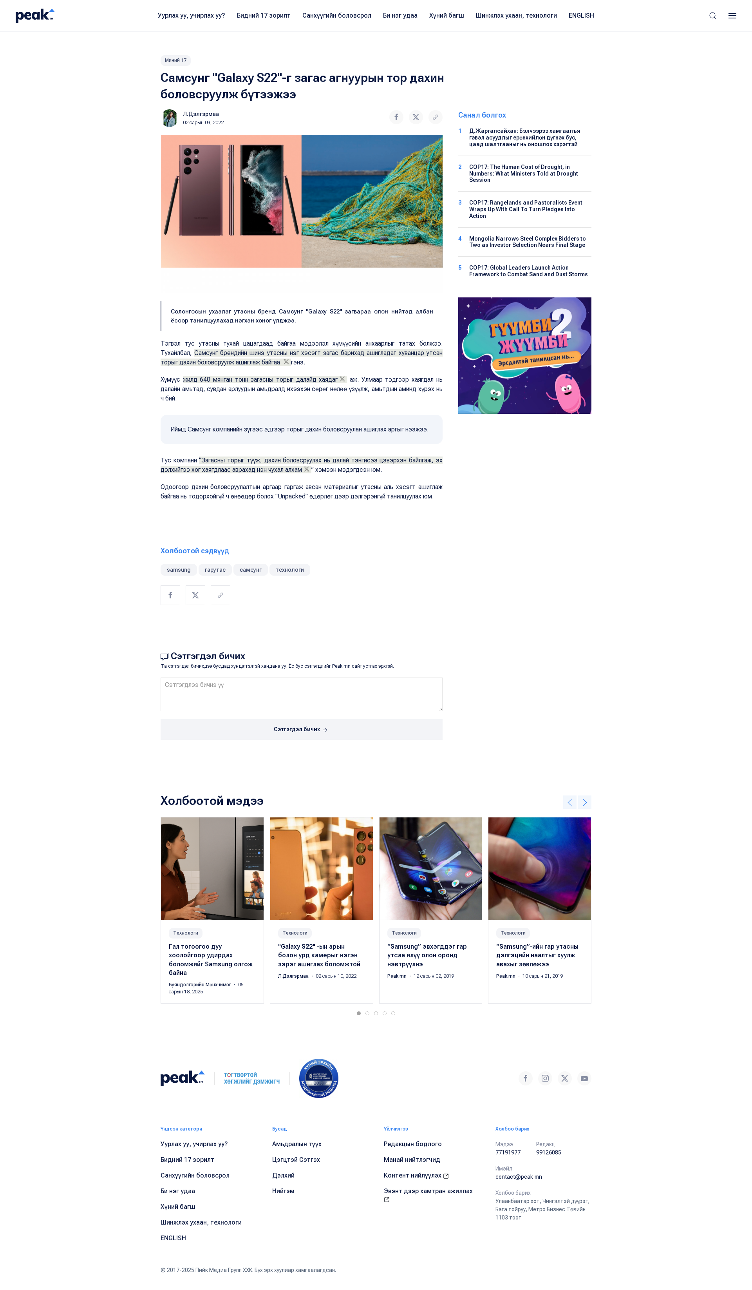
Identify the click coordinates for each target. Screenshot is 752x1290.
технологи (290, 570)
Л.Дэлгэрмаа (201, 114)
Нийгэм (283, 1191)
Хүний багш (446, 15)
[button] (713, 15)
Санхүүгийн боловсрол (336, 15)
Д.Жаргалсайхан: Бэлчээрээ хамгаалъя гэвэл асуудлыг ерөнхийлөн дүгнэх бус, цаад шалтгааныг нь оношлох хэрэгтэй (524, 137)
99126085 (548, 1152)
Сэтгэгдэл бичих (297, 729)
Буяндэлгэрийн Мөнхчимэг (200, 984)
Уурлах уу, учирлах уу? (191, 15)
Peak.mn (397, 976)
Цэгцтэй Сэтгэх (296, 1159)
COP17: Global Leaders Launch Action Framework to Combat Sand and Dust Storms (528, 271)
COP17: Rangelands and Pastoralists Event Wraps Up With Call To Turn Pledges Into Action (525, 209)
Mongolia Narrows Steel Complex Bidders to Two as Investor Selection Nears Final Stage (527, 242)
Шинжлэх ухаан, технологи (516, 15)
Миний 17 (175, 60)
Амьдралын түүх (297, 1144)
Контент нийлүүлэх (413, 1175)
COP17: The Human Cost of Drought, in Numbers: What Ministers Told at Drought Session (523, 173)
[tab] (359, 1013)
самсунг (251, 570)
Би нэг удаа (400, 15)
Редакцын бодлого (413, 1144)
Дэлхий (283, 1175)
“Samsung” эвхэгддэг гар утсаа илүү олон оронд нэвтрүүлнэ (427, 955)
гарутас (215, 570)
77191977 (508, 1152)
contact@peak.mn (518, 1177)
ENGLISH (581, 15)
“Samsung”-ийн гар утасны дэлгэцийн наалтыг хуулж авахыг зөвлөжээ (537, 955)
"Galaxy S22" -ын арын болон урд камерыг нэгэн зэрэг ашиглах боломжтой (319, 955)
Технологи (185, 933)
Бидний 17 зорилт (264, 15)
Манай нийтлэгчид (412, 1159)
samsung (179, 570)
